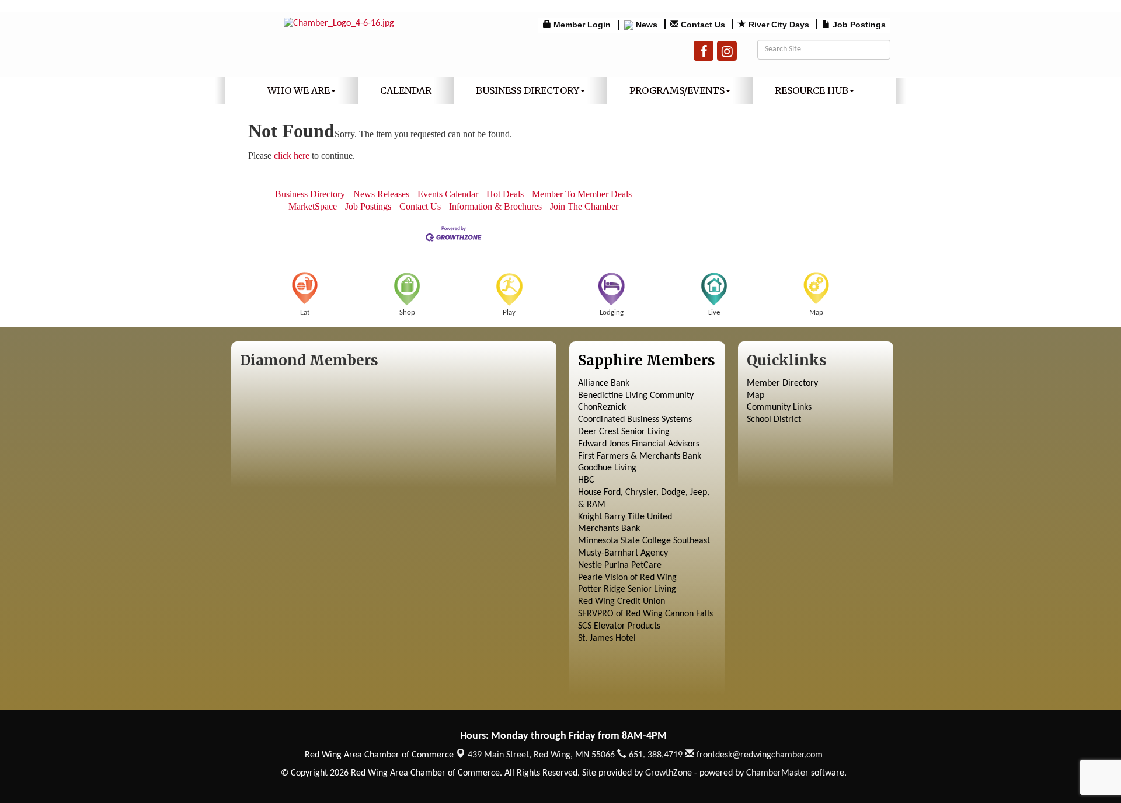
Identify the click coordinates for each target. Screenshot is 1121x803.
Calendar (405, 90)
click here (291, 155)
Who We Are (298, 90)
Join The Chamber (584, 206)
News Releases (381, 194)
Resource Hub (811, 90)
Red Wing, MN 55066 (541, 755)
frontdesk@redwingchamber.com (758, 755)
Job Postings (368, 206)
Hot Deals (505, 194)
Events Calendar (447, 194)
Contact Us (420, 206)
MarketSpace (312, 206)
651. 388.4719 (654, 755)
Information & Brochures (495, 206)
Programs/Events (677, 90)
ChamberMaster (777, 773)
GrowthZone (668, 773)
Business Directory (527, 90)
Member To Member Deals (582, 194)
